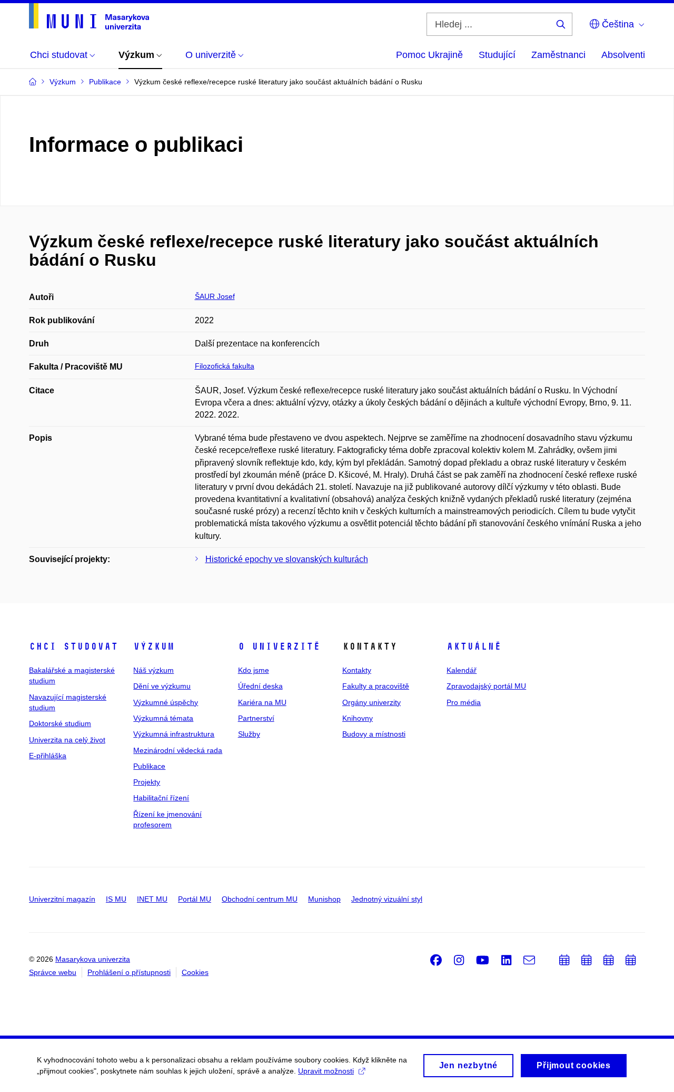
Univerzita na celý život (67, 740)
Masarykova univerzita (92, 959)
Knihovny (357, 718)
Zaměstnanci (558, 55)
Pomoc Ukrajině (429, 55)
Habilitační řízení (161, 798)
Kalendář (462, 670)
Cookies (195, 972)
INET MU (152, 899)
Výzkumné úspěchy (165, 702)
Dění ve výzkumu (162, 686)
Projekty (146, 782)
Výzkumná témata (163, 718)
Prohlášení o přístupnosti (129, 972)
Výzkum (153, 646)
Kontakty (356, 670)
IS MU (116, 899)
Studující (497, 55)
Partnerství (256, 718)
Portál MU (194, 899)
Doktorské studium (60, 723)
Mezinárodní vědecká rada (177, 750)
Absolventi (623, 55)
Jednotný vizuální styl (386, 899)
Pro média (464, 702)
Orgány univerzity (371, 702)
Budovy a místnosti (373, 734)
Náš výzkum (153, 670)
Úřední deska (260, 686)
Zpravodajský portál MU (486, 686)
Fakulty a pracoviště (375, 686)
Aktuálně (474, 646)
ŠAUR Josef (215, 296)
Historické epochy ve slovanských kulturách (286, 559)
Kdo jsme (253, 670)
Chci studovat (73, 646)
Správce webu (52, 972)
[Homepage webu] (89, 16)
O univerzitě (279, 646)
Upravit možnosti (326, 1071)
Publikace (149, 766)
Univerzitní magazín (62, 899)
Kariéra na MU (262, 702)
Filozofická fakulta (224, 366)
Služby (249, 734)
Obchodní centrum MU (260, 899)
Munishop (324, 899)
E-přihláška (47, 755)
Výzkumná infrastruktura (173, 734)
